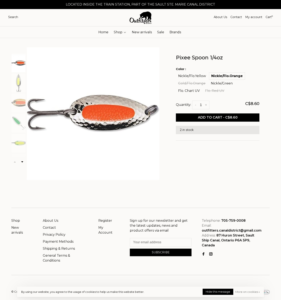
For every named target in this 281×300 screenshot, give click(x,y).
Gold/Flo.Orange (192, 83)
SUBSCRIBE (161, 252)
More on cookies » (247, 291)
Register (105, 221)
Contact (236, 17)
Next (22, 162)
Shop (118, 32)
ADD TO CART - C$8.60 (218, 117)
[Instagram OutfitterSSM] (210, 254)
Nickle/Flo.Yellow (192, 76)
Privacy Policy (54, 235)
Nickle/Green (222, 83)
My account (253, 17)
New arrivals (142, 32)
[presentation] (18, 63)
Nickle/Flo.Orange (227, 76)
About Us (220, 17)
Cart (269, 17)
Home (103, 32)
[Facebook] (203, 254)
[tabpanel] (93, 113)
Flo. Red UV (214, 91)
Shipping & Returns (59, 248)
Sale (160, 32)
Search (13, 17)
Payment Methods (58, 241)
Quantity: (183, 105)
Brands (175, 32)
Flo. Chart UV (189, 91)
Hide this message (218, 291)
